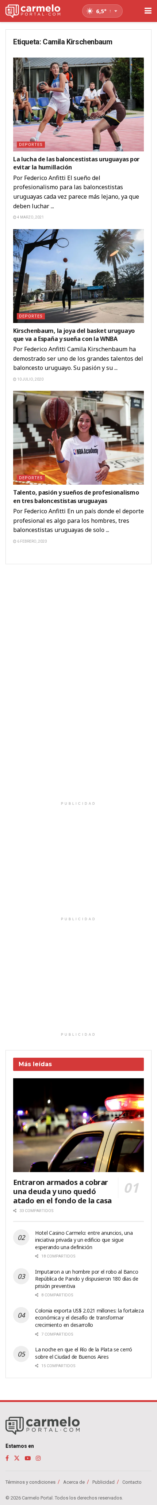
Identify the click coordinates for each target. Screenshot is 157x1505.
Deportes (31, 144)
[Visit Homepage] (32, 11)
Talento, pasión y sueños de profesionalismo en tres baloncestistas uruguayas (76, 496)
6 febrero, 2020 (31, 541)
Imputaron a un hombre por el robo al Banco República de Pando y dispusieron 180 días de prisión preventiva (86, 1278)
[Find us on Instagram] (38, 1458)
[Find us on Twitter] (17, 1458)
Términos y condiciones (30, 1482)
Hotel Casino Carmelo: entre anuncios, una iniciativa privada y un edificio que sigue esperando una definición (84, 1240)
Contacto (132, 1482)
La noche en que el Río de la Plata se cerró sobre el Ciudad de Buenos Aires (83, 1353)
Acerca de (74, 1482)
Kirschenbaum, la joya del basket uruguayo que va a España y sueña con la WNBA (74, 335)
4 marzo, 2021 (30, 217)
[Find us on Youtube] (28, 1458)
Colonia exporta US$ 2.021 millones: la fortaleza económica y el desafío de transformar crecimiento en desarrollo (89, 1317)
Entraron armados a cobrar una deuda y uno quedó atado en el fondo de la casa (62, 1191)
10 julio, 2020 (29, 379)
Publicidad (103, 1482)
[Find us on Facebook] (7, 1458)
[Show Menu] (148, 11)
